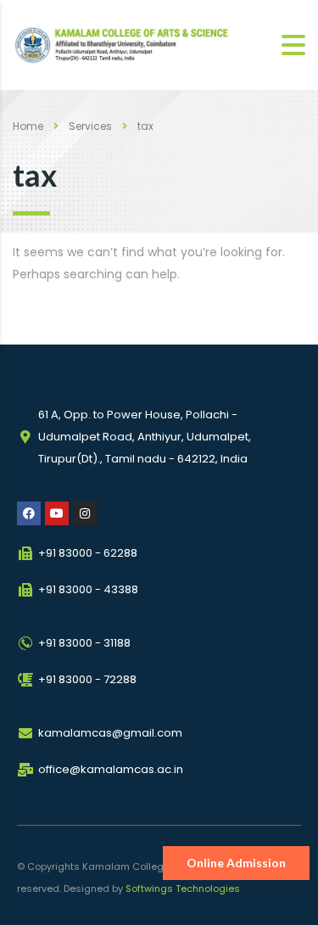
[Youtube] (57, 513)
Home (28, 126)
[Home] (130, 44)
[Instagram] (85, 513)
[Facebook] (29, 513)
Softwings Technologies (183, 888)
